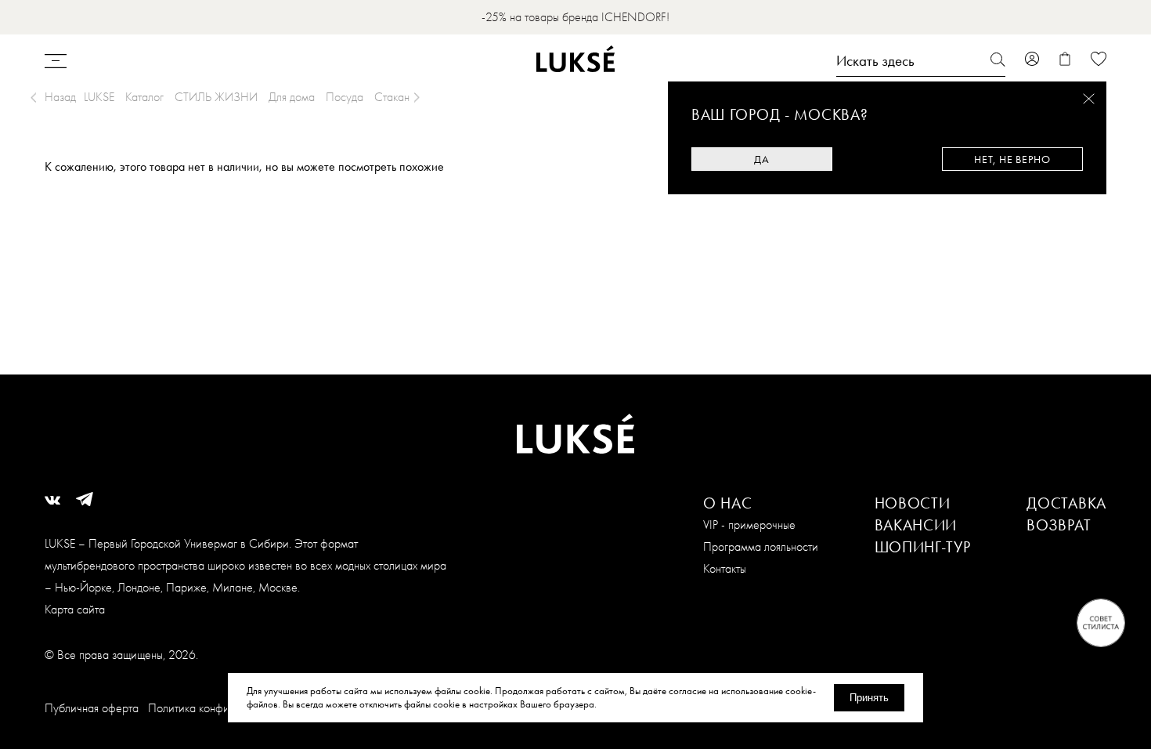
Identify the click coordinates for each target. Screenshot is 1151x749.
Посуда (344, 97)
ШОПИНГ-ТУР (923, 547)
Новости (913, 503)
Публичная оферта (92, 708)
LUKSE (99, 97)
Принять (869, 698)
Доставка (1066, 503)
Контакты (724, 568)
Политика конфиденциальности (225, 708)
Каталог (144, 97)
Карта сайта (75, 609)
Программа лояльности (760, 546)
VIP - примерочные (749, 524)
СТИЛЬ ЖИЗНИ (216, 97)
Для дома (292, 97)
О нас (727, 503)
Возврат (1059, 525)
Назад (60, 97)
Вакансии (916, 525)
